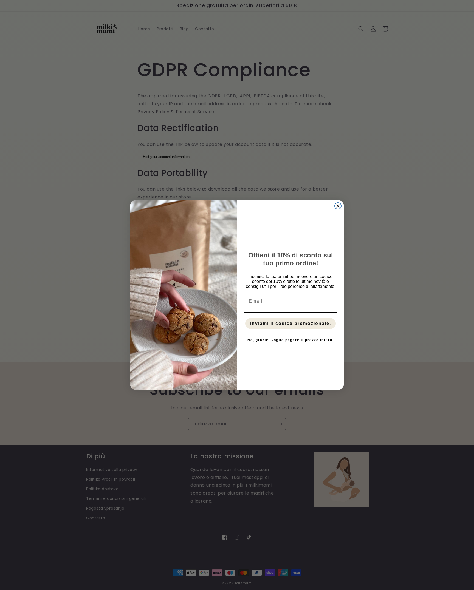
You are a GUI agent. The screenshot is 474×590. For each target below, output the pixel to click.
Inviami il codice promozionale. (290, 323)
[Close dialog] (338, 206)
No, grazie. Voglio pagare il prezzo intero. (290, 340)
